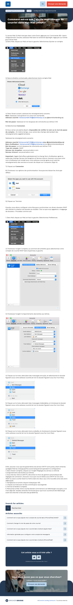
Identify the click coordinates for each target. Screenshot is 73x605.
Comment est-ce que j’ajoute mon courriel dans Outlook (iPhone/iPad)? (30, 540)
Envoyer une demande (57, 4)
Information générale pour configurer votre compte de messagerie (28, 534)
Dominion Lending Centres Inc (47, 600)
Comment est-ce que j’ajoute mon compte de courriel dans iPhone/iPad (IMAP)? (33, 518)
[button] (34, 557)
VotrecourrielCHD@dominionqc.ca (31, 117)
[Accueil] (8, 4)
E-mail (29, 10)
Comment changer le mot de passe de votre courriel (24, 523)
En (43, 4)
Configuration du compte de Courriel (45, 10)
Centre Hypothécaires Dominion (15, 10)
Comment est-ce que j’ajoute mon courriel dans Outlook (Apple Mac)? (29, 529)
